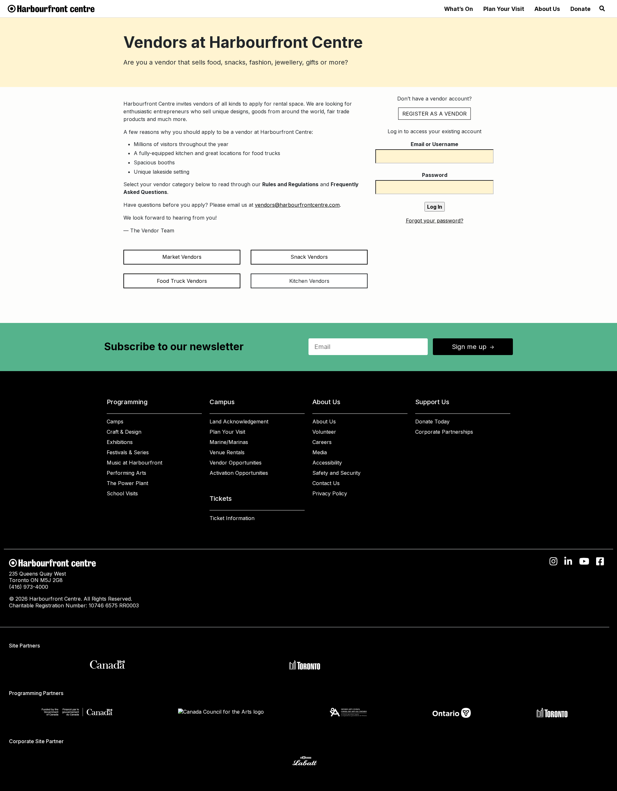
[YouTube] (584, 561)
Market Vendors (181, 257)
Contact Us (326, 483)
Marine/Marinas (229, 442)
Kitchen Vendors (309, 281)
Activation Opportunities (239, 473)
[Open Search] (602, 9)
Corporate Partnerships (444, 432)
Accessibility (327, 462)
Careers (322, 442)
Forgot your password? (434, 220)
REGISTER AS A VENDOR (434, 113)
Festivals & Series (128, 452)
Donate (580, 8)
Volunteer (324, 432)
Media (319, 452)
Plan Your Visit (503, 8)
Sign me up (474, 347)
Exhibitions (120, 442)
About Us (547, 8)
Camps (115, 421)
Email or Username (434, 144)
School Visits (122, 493)
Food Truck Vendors (182, 281)
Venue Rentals (227, 452)
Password (434, 175)
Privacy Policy (329, 493)
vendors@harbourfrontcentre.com (297, 205)
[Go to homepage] (51, 8)
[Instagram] (554, 561)
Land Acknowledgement (239, 421)
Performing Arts (126, 473)
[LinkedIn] (568, 561)
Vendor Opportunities (236, 462)
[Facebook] (600, 561)
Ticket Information (232, 518)
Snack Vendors (309, 257)
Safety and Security (336, 473)
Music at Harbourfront (134, 462)
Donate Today (432, 421)
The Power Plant (127, 483)
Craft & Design (124, 432)
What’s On (458, 8)
